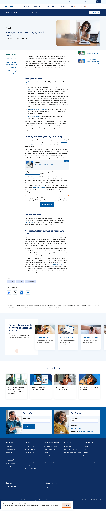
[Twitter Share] (15, 292)
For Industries (28, 465)
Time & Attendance (10, 449)
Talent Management (10, 463)
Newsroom (85, 455)
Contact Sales (29, 426)
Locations (85, 452)
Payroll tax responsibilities (32, 82)
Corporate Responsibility (89, 462)
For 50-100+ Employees (30, 459)
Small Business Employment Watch (72, 452)
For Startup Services (30, 449)
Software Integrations (30, 462)
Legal (30, 500)
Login (72, 428)
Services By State (47, 204)
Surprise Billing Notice (39, 500)
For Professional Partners (74, 1)
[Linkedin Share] (22, 292)
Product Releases (68, 455)
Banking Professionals (49, 449)
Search (92, 1)
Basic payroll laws (11, 59)
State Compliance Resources (71, 449)
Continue (66, 505)
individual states (29, 222)
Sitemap (48, 500)
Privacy (6, 500)
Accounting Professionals (50, 446)
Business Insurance (10, 466)
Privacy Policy (23, 506)
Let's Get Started (95, 12)
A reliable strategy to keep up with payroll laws (12, 72)
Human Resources (10, 455)
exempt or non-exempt (38, 187)
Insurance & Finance (52, 6)
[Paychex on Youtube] (15, 486)
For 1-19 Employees (29, 452)
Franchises (47, 459)
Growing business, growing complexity (11, 63)
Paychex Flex (82, 431)
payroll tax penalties (37, 192)
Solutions (63, 6)
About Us (84, 1)
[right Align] (16, 351)
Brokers (46, 452)
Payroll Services (9, 446)
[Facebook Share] (9, 292)
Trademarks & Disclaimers (21, 500)
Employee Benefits (38, 6)
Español (54, 487)
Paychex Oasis (89, 431)
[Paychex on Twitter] (9, 486)
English (47, 487)
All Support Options (79, 428)
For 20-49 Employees (30, 455)
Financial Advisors (48, 455)
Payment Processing (10, 470)
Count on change (11, 67)
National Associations (49, 462)
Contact (83, 6)
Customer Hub (67, 459)
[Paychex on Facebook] (12, 486)
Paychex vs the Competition (31, 468)
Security (12, 500)
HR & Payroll (27, 6)
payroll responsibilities (57, 264)
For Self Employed (29, 446)
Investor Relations (87, 459)
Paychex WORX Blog (12, 12)
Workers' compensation (34, 116)
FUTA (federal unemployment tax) (37, 109)
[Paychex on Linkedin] (5, 486)
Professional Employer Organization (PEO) (11, 459)
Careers (85, 449)
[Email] (28, 292)
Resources (71, 6)
